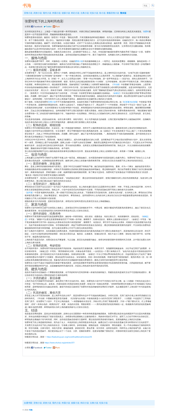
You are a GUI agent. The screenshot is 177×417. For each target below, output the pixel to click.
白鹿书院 (28, 403)
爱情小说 (79, 61)
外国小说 (56, 13)
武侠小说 (37, 13)
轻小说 (102, 13)
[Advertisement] (89, 379)
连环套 (29, 192)
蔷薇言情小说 (113, 13)
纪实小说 (94, 13)
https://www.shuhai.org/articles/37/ (60, 343)
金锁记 (117, 93)
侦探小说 (66, 13)
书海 (27, 5)
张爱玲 (146, 31)
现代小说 (47, 13)
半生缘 (116, 84)
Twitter (49, 26)
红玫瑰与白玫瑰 (130, 102)
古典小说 (84, 13)
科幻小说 (75, 13)
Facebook (38, 26)
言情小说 (28, 13)
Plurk (57, 26)
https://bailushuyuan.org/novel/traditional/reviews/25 (69, 337)
